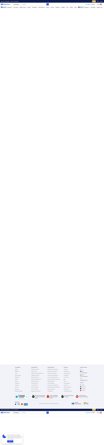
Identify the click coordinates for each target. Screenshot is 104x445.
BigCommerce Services (35, 391)
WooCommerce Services (36, 379)
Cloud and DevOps (51, 389)
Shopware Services (35, 381)
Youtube (83, 390)
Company (66, 369)
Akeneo (16, 381)
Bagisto (16, 369)
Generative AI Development (52, 385)
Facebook (84, 386)
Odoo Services (34, 371)
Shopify (16, 379)
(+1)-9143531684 (15, 1)
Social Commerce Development (53, 379)
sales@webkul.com (84, 380)
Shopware (17, 389)
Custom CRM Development (52, 375)
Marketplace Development (52, 369)
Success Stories (67, 373)
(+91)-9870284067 (6, 1)
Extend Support (67, 383)
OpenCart (17, 385)
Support (101, 1)
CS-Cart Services (34, 389)
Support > (82, 382)
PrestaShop (17, 383)
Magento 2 (17, 371)
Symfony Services (34, 387)
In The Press (66, 377)
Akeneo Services (34, 383)
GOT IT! (10, 441)
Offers (98, 1)
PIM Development (50, 381)
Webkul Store (6, 4)
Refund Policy (66, 389)
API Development (50, 383)
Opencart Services (35, 377)
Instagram (84, 388)
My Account (88, 4)
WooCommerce (18, 375)
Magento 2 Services (35, 369)
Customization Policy (68, 391)
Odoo (16, 373)
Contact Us (66, 385)
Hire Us (94, 1)
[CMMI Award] (21, 394)
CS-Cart (16, 387)
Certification (66, 375)
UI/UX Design (50, 391)
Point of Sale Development (52, 377)
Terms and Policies (67, 387)
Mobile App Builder (18, 391)
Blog (64, 379)
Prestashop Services (35, 375)
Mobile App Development (52, 371)
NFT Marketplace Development (53, 387)
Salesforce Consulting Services (37, 373)
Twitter (83, 384)
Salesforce (17, 377)
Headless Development (52, 373)
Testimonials (66, 371)
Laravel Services (34, 385)
